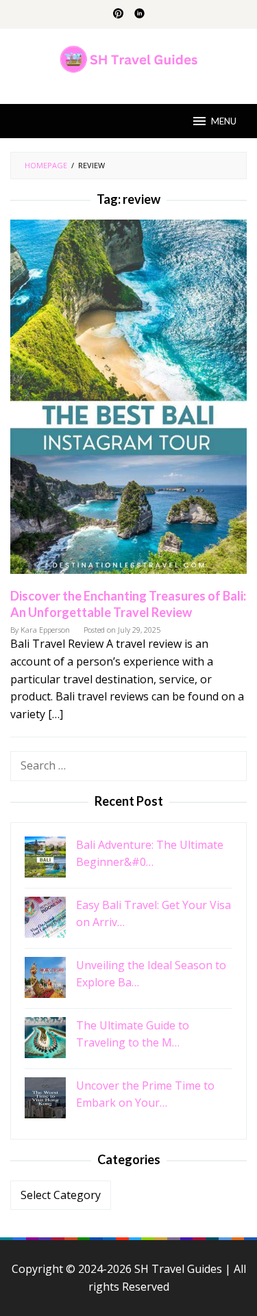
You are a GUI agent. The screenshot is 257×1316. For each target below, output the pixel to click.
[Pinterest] (118, 14)
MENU (223, 121)
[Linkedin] (139, 14)
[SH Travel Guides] (128, 58)
